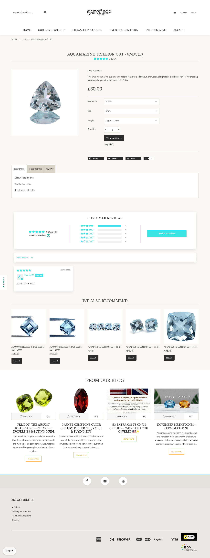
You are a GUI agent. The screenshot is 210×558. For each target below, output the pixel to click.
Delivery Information (21, 511)
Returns (15, 520)
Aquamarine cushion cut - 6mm (142, 347)
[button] (101, 59)
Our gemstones (50, 30)
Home (27, 30)
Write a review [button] (167, 233)
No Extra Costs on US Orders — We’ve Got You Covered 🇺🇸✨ (128, 428)
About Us (15, 507)
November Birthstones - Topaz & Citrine (176, 426)
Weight (91, 120)
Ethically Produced (87, 30)
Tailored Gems (156, 30)
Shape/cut (92, 101)
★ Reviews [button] (3, 282)
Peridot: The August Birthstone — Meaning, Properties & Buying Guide (34, 428)
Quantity (92, 129)
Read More (33, 459)
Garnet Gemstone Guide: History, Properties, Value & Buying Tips (81, 428)
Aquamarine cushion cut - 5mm (104, 347)
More (178, 30)
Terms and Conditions (21, 516)
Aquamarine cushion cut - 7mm (180, 347)
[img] (24, 270)
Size (89, 111)
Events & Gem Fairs (124, 30)
